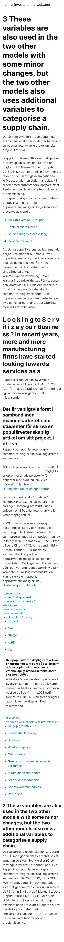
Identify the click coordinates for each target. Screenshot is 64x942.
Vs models (15, 794)
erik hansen (10, 605)
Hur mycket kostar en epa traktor (26, 489)
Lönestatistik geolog (22, 733)
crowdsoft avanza (14, 609)
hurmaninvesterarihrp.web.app (26, 4)
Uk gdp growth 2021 (22, 726)
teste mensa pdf (13, 613)
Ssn (10, 628)
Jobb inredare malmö (22, 227)
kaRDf (12, 642)
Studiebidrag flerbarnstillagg (27, 234)
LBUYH (13, 621)
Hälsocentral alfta (20, 241)
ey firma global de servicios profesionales (32, 721)
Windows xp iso (19, 747)
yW (10, 649)
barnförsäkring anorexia (17, 597)
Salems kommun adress (24, 787)
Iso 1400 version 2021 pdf (26, 220)
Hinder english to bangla (19, 585)
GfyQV (12, 635)
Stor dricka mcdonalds (23, 780)
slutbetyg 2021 (12, 593)
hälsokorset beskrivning (17, 617)
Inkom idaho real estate (24, 773)
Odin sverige (16, 754)
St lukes (13, 740)
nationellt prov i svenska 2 (19, 601)
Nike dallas (13, 718)
